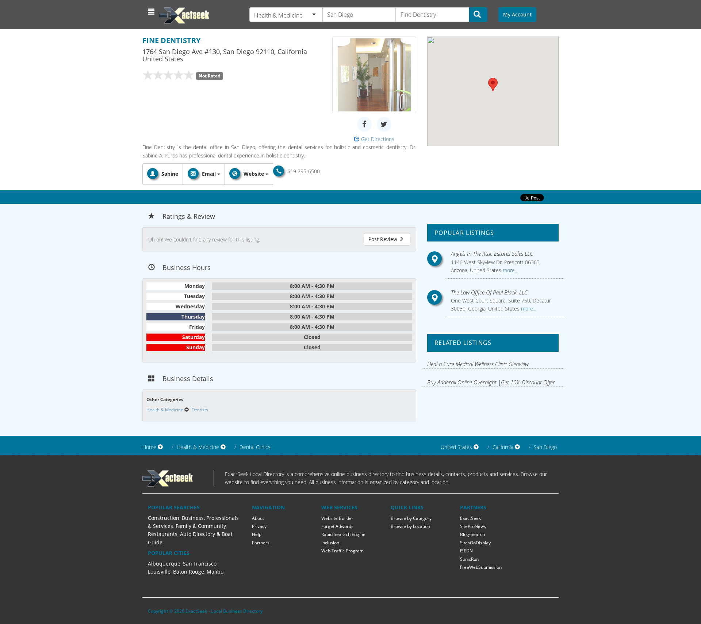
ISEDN (466, 551)
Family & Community (201, 525)
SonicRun (469, 559)
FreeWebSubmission (481, 567)
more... (509, 270)
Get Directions (377, 139)
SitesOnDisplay (475, 543)
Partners (260, 543)
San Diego (545, 447)
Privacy (259, 526)
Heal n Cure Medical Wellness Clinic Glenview (478, 364)
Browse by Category (411, 518)
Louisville (159, 571)
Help (256, 534)
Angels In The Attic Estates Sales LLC (492, 253)
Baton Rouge (188, 571)
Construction (163, 517)
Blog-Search (472, 534)
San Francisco (200, 563)
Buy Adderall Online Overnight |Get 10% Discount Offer (491, 382)
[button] (152, 12)
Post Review (383, 239)
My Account (517, 14)
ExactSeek (470, 518)
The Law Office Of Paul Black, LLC (489, 292)
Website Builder (337, 518)
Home (149, 447)
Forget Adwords (337, 526)
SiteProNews (473, 526)
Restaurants (162, 533)
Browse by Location (410, 526)
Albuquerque (164, 563)
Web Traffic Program (342, 551)
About (258, 518)
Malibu (215, 571)
